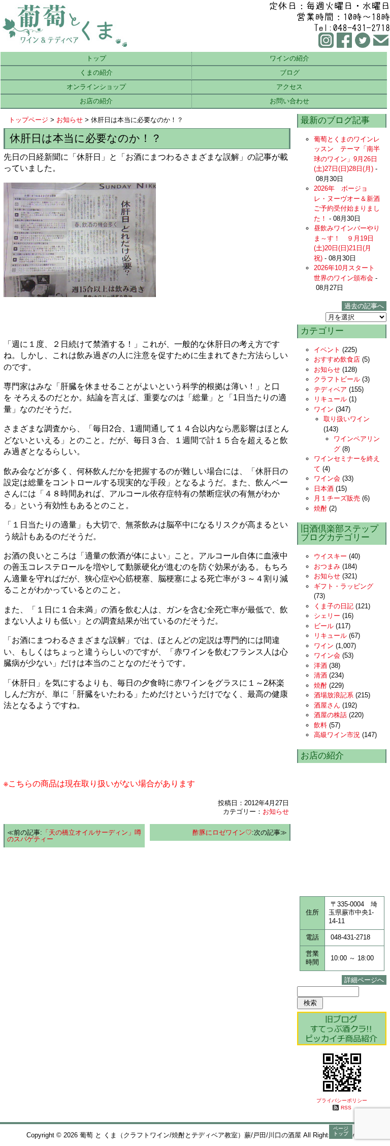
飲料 (320, 725)
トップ (96, 58)
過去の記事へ (364, 306)
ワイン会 (327, 478)
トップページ (28, 120)
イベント (327, 350)
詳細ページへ (364, 980)
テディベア (330, 389)
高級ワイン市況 (337, 735)
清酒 (320, 675)
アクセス (289, 87)
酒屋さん (327, 705)
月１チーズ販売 (337, 498)
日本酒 (324, 488)
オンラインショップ (96, 87)
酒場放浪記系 (333, 695)
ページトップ (340, 1131)
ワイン (324, 409)
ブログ (290, 72)
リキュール (330, 399)
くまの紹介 (96, 72)
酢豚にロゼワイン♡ (222, 832)
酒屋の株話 (330, 715)
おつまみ (327, 566)
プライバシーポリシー (341, 1100)
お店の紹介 (96, 101)
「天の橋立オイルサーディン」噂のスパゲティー (74, 836)
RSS (346, 1107)
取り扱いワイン (346, 419)
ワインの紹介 (289, 58)
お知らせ (69, 120)
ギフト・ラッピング (343, 586)
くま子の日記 (333, 606)
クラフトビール (337, 379)
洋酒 (320, 665)
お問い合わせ (289, 101)
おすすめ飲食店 (337, 359)
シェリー (327, 616)
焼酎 (320, 508)
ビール (324, 626)
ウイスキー (330, 556)
